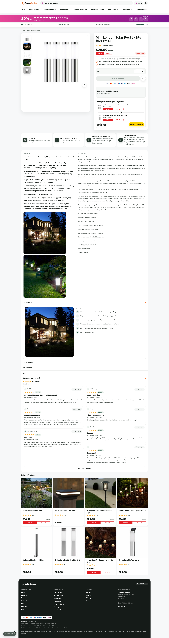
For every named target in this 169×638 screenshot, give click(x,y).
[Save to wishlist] (143, 78)
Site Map (73, 631)
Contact (24, 606)
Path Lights (57, 601)
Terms (88, 601)
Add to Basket (118, 78)
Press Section (138, 631)
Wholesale (80, 631)
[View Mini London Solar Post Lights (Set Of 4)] (99, 107)
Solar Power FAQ (119, 631)
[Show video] (27, 70)
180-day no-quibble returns (107, 91)
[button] (84, 18)
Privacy (88, 598)
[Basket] (146, 3)
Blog (22, 609)
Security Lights (59, 604)
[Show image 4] (27, 62)
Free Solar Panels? (51, 631)
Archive (37, 30)
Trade (85, 631)
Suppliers (90, 631)
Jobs (132, 631)
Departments (58, 589)
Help (22, 603)
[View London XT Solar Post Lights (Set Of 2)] (99, 117)
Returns (88, 595)
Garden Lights (58, 595)
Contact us (121, 606)
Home (23, 30)
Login (140, 3)
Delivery (89, 592)
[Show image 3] (27, 54)
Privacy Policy (98, 631)
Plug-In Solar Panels (60, 610)
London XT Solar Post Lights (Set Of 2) (115, 115)
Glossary (67, 631)
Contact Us (24, 633)
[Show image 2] (27, 46)
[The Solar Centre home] (29, 3)
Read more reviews (84, 468)
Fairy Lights (57, 598)
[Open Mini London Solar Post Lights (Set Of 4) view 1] (61, 62)
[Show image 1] (27, 38)
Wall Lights (57, 607)
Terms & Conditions (108, 631)
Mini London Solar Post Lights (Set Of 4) (115, 105)
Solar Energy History (39, 631)
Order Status (25, 601)
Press (23, 598)
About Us (24, 595)
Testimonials (60, 631)
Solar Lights (30, 30)
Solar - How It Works (27, 631)
